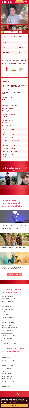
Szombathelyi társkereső (8, 335)
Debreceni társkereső (7, 301)
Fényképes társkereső (7, 355)
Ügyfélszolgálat (21, 394)
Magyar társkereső (6, 370)
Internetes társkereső (7, 384)
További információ (12, 402)
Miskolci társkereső (6, 314)
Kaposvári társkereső (7, 309)
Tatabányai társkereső (7, 338)
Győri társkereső (6, 306)
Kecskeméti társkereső (7, 312)
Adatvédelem (7, 394)
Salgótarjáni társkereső (7, 322)
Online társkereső (6, 368)
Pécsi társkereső (6, 319)
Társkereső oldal (6, 386)
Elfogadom (14, 405)
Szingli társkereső (6, 378)
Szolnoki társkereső (7, 333)
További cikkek (13, 274)
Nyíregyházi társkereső (7, 317)
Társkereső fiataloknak (7, 381)
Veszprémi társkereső (7, 341)
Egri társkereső (5, 304)
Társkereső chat (6, 357)
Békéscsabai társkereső (8, 298)
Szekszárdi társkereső (7, 330)
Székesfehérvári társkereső (9, 327)
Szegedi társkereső (6, 325)
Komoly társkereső (6, 373)
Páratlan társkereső (6, 376)
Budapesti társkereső (7, 296)
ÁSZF (13, 394)
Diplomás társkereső (7, 365)
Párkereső (4, 363)
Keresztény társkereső (7, 360)
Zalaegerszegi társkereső (8, 343)
